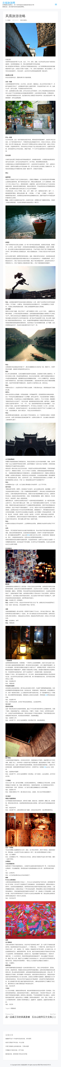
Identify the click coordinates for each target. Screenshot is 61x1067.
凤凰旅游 (13, 1008)
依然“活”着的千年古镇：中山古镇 (14, 1042)
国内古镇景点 (23, 20)
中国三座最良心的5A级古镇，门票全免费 (17, 1046)
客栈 (28, 535)
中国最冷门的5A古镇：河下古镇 (14, 1050)
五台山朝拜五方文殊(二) (44, 1016)
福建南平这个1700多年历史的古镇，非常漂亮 (18, 1038)
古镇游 (8, 20)
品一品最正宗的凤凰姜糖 (17, 1016)
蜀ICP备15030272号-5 (44, 1065)
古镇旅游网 (8, 2)
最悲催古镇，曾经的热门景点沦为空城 (16, 1054)
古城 (46, 695)
